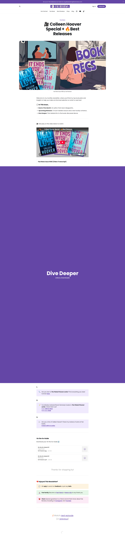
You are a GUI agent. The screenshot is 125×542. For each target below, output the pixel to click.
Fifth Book (46, 410)
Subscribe (102, 6)
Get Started (44, 11)
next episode (67, 515)
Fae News (52, 11)
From (47, 409)
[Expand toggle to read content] (86, 161)
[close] (123, 2)
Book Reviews (61, 11)
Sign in (94, 6)
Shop (68, 11)
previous (64, 519)
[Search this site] (20, 6)
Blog (73, 11)
